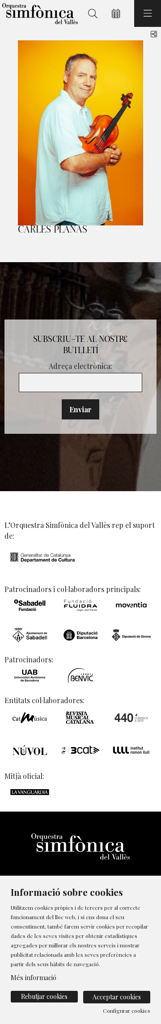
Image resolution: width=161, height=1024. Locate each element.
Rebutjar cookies (44, 996)
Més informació (33, 977)
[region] (80, 132)
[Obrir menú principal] (147, 13)
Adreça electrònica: (80, 366)
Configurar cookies (126, 1010)
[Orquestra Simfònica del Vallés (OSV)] (39, 13)
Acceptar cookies (117, 997)
